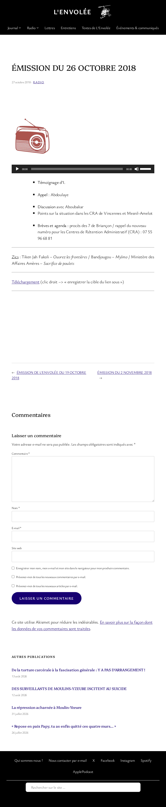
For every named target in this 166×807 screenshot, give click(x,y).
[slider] (146, 168)
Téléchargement (26, 282)
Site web (17, 548)
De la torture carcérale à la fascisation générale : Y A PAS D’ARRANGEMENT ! (78, 670)
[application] (83, 169)
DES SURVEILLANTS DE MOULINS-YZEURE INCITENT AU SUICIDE (69, 688)
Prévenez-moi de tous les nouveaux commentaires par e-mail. (51, 577)
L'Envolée (72, 11)
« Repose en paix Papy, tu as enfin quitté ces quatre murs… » (64, 726)
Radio (38, 82)
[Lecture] (17, 169)
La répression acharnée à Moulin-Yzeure (46, 707)
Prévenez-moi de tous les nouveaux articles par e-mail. (47, 586)
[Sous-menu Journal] (20, 28)
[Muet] (136, 169)
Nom (16, 508)
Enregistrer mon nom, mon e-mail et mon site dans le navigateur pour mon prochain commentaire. (73, 568)
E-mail (16, 528)
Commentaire (21, 453)
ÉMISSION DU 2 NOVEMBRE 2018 (124, 372)
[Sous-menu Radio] (38, 28)
